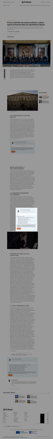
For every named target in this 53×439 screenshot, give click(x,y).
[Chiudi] (36, 209)
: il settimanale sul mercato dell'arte (23, 218)
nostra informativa (28, 225)
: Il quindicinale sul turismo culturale (23, 222)
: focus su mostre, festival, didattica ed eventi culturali (25, 217)
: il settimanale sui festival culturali (22, 223)
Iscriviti (19, 228)
